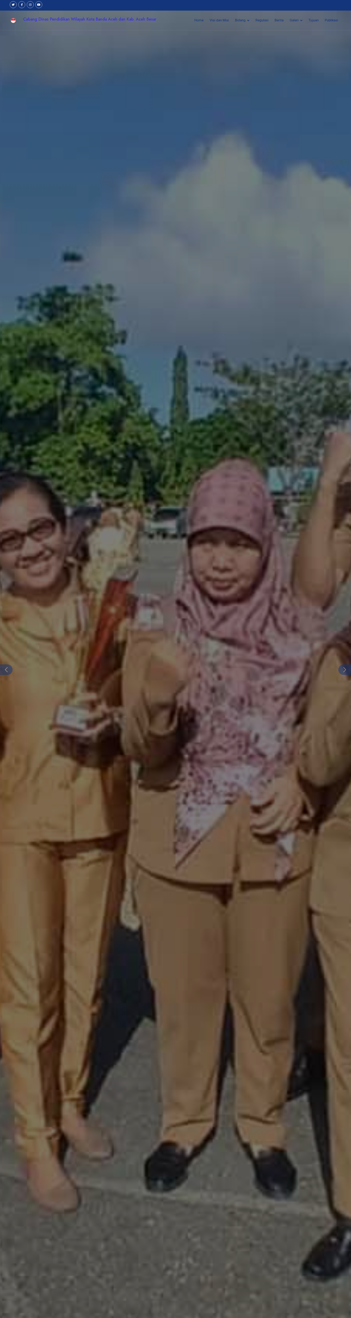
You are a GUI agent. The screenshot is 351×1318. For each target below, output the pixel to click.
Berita (279, 20)
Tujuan (314, 20)
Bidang (240, 20)
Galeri (294, 20)
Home (199, 20)
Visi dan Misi (219, 20)
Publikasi (331, 20)
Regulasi (262, 20)
